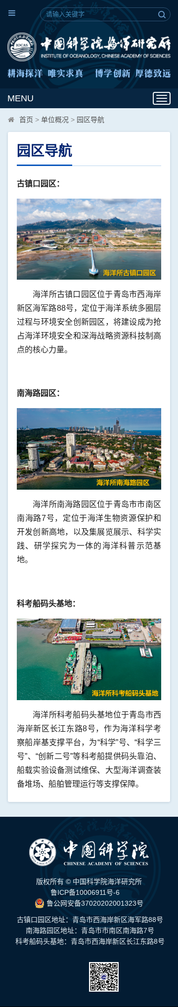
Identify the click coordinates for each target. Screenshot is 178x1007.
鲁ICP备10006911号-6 (85, 892)
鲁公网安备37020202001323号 (93, 903)
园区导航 (90, 120)
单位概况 (55, 120)
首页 (26, 120)
